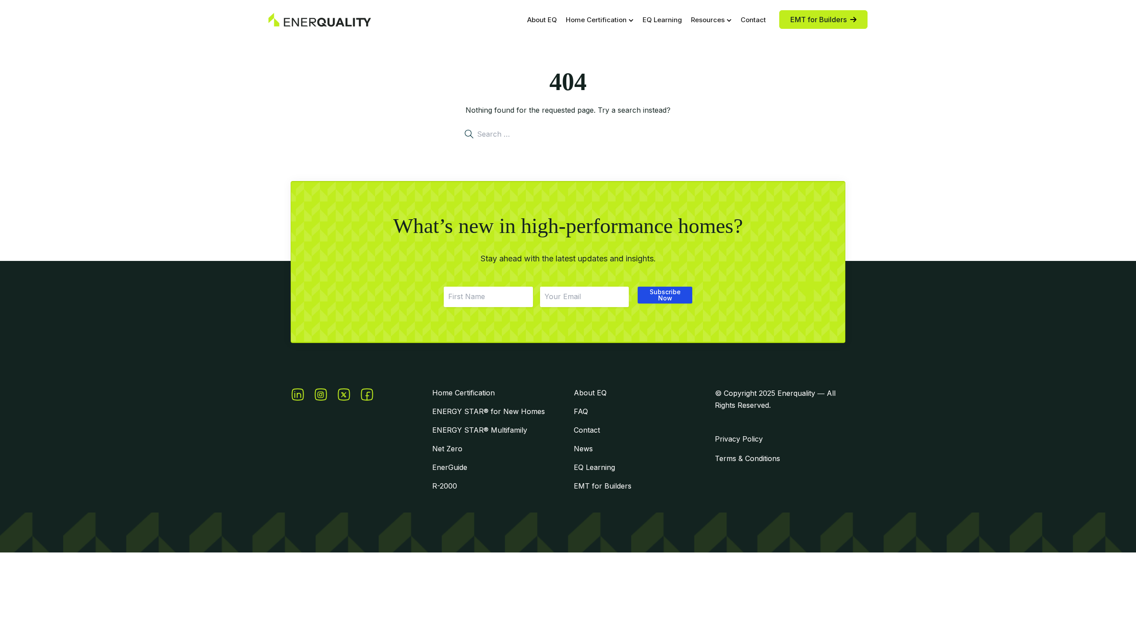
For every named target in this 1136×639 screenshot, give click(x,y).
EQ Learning (662, 20)
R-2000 (444, 485)
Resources (708, 20)
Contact (753, 20)
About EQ (542, 20)
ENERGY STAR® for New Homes (488, 411)
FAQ (581, 411)
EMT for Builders (602, 485)
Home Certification (596, 20)
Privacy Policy (739, 438)
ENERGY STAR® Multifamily (479, 430)
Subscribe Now (665, 295)
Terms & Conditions (747, 458)
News (583, 448)
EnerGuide (449, 467)
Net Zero (447, 448)
